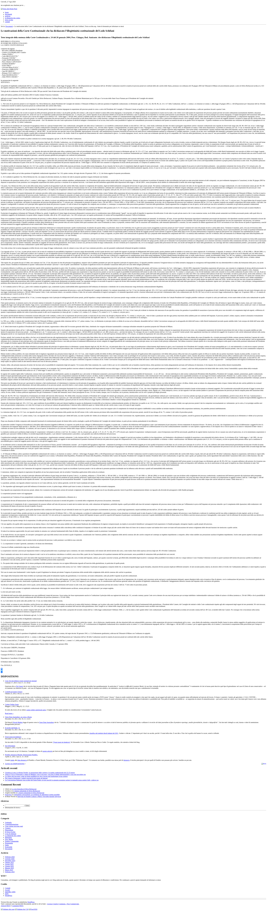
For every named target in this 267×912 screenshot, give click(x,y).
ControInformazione (11, 824)
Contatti (7, 888)
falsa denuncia (22, 760)
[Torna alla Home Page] (9, 9)
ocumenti (8, 14)
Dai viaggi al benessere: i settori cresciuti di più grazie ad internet (26, 778)
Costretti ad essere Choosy (13, 692)
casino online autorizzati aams (36, 710)
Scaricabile (8, 847)
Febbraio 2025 (10, 872)
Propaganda (9, 843)
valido (10, 892)
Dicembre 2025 (10, 860)
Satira (7, 845)
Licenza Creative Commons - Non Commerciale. (63, 904)
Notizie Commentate (12, 841)
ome (7, 12)
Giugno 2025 (9, 866)
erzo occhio (9, 20)
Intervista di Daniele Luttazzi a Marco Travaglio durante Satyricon (39, 796)
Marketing (8, 837)
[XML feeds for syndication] (33, 909)
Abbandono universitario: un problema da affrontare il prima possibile (37, 795)
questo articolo (47, 751)
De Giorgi (19, 686)
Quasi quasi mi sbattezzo (13, 737)
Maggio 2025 (9, 868)
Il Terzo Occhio (10, 832)
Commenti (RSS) (17, 906)
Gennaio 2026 (9, 859)
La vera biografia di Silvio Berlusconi (24, 789)
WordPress (8, 895)
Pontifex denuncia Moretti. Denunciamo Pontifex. (21, 755)
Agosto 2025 (9, 864)
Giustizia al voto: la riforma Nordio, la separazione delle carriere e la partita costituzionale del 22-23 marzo (40, 772)
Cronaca (8, 828)
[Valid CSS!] (22, 909)
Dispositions (9, 830)
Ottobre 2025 (9, 862)
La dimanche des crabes (13, 836)
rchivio (7, 16)
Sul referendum (10, 746)
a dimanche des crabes (12, 18)
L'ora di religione (10, 834)
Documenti (9, 26)
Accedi (7, 890)
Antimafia (8, 822)
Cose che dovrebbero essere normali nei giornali (21, 681)
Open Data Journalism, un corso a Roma (18, 717)
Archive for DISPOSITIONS (14, 764)
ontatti (7, 22)
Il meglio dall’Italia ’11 (12, 728)
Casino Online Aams (12, 704)
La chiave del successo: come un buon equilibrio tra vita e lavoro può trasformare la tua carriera (36, 776)
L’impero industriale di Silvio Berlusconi (26, 791)
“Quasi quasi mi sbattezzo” (62, 742)
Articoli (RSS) (5, 906)
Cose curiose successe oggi (14, 826)
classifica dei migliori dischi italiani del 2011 (103, 733)
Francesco (8, 795)
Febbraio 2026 (10, 857)
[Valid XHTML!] (8, 909)
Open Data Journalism (46, 722)
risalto (12, 760)
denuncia (127, 760)
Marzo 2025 (9, 870)
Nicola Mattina (18, 722)
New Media (9, 839)
